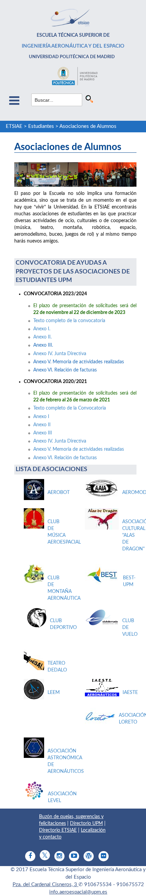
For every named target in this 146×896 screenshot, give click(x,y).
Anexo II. (42, 337)
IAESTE (130, 692)
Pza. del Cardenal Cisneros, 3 (45, 884)
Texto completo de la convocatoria (69, 320)
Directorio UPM (86, 823)
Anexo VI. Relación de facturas (65, 457)
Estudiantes (41, 126)
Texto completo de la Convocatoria (69, 408)
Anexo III (42, 433)
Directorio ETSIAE (58, 830)
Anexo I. (41, 329)
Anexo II (42, 424)
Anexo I (41, 416)
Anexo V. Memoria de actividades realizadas (79, 449)
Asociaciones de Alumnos (87, 126)
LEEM (54, 692)
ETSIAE (14, 126)
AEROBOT (59, 492)
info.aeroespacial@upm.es (78, 892)
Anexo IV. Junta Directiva (59, 353)
